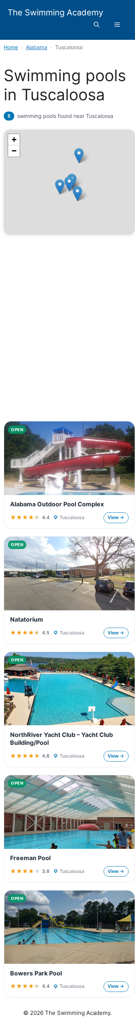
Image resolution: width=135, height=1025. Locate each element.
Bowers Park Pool (36, 973)
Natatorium (26, 619)
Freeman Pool (30, 858)
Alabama (36, 47)
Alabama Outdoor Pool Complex (57, 504)
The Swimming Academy (55, 12)
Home (11, 47)
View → (116, 517)
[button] (96, 24)
